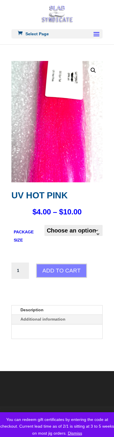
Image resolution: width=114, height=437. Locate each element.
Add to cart (61, 271)
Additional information (42, 319)
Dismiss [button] (75, 433)
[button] (93, 70)
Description (32, 309)
